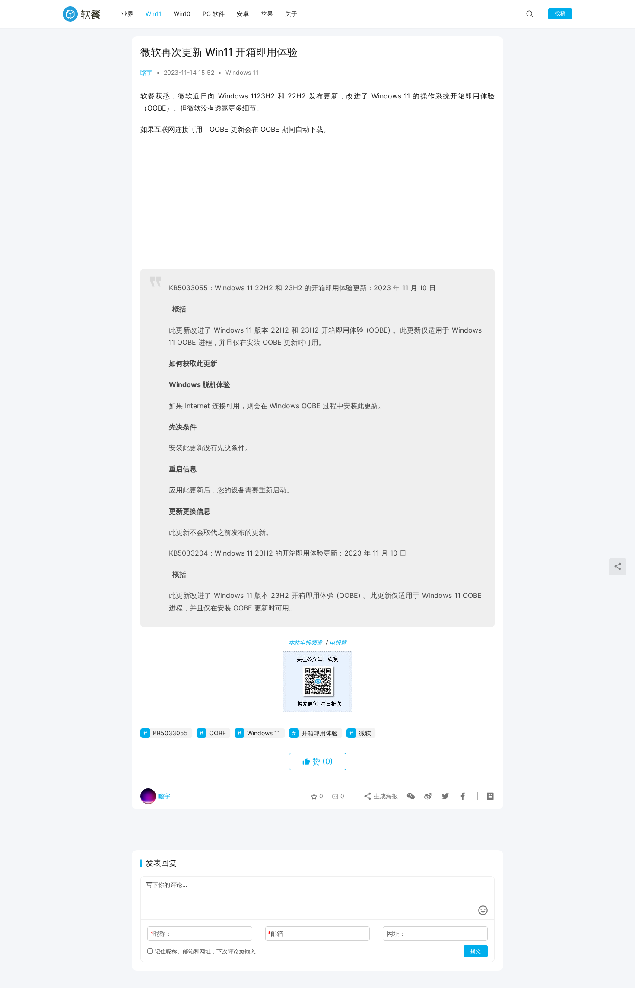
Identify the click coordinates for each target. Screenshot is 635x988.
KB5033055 (170, 733)
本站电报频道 (305, 642)
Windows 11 (242, 72)
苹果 (267, 13)
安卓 (243, 13)
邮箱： (278, 933)
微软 (365, 733)
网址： (396, 933)
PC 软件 (214, 13)
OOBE (217, 733)
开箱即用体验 (320, 733)
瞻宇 (146, 72)
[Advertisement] (317, 204)
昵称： (160, 933)
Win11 (154, 13)
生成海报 (385, 796)
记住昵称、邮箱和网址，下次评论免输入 (204, 951)
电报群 (338, 642)
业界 (127, 13)
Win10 (182, 13)
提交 (475, 951)
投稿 (560, 13)
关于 (291, 13)
